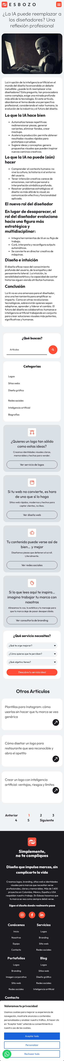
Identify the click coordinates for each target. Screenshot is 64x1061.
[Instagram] (22, 915)
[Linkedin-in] (42, 915)
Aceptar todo (32, 1036)
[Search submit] (53, 349)
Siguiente (47, 820)
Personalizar (32, 1045)
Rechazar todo (32, 1053)
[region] (32, 1031)
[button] (59, 4)
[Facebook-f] (32, 915)
